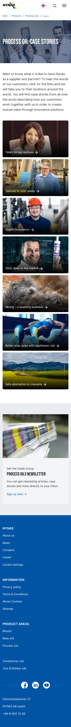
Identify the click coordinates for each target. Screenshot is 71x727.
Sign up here (15, 494)
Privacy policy (12, 587)
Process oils (10, 645)
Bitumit (7, 631)
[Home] (20, 6)
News (6, 543)
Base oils (8, 638)
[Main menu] (64, 6)
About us (8, 535)
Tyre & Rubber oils (14, 668)
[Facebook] (24, 685)
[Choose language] (44, 5)
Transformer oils (13, 661)
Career (7, 557)
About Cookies (12, 601)
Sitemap (8, 608)
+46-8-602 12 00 (14, 713)
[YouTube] (46, 685)
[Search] (55, 6)
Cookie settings (13, 564)
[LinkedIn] (35, 685)
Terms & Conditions (15, 594)
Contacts (8, 550)
